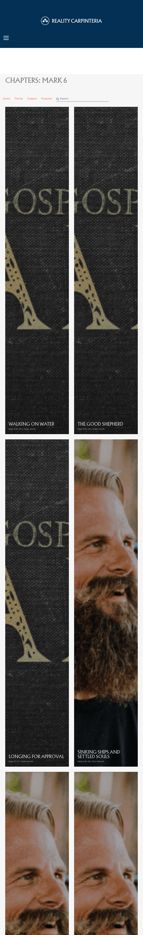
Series (6, 98)
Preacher (46, 98)
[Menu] (6, 37)
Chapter (32, 98)
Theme (18, 98)
